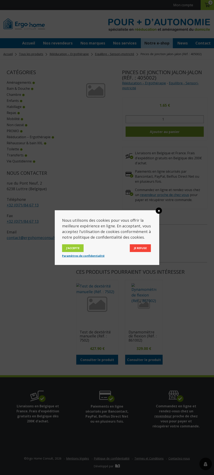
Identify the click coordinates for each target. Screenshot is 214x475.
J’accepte (72, 248)
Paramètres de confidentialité (83, 256)
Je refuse (140, 248)
